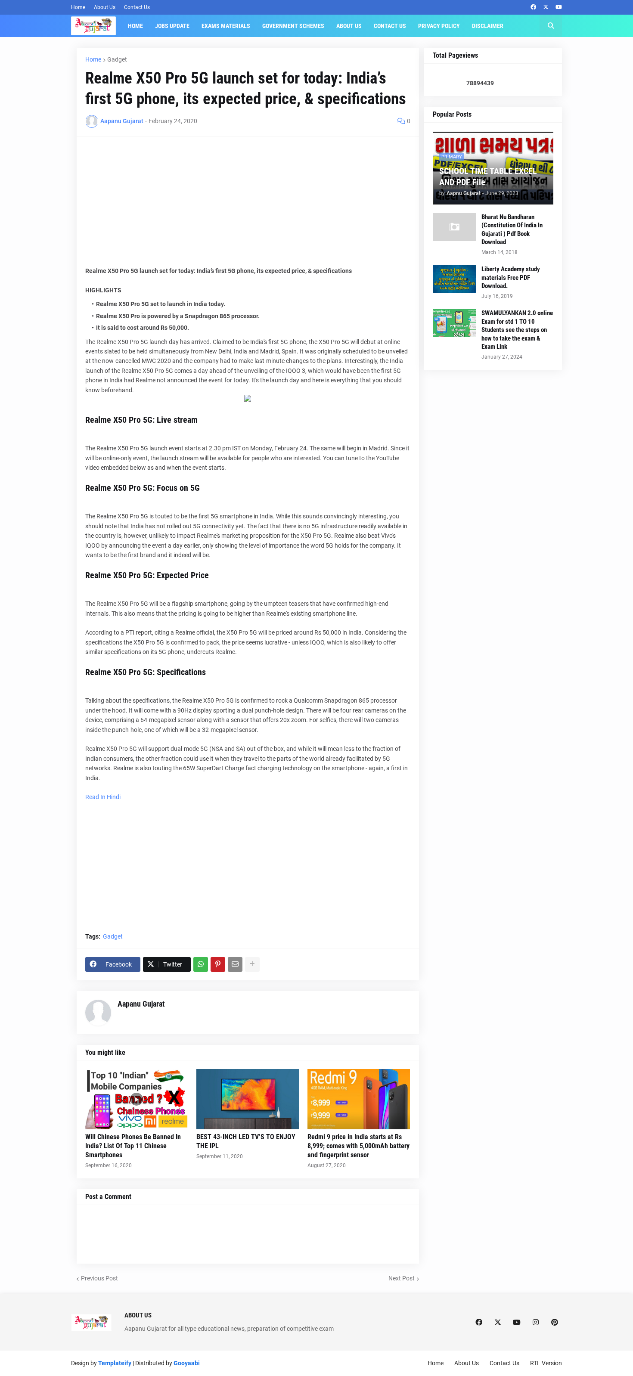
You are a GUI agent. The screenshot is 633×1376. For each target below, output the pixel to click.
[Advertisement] (247, 206)
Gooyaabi (187, 1363)
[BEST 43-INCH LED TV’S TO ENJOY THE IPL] (247, 1099)
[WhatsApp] (200, 964)
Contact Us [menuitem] (390, 25)
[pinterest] (554, 1322)
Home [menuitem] (135, 25)
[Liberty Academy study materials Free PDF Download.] (454, 279)
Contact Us (137, 7)
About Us (104, 7)
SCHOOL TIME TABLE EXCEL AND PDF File (488, 176)
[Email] (235, 964)
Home (78, 7)
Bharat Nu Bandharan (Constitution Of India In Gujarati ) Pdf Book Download (512, 229)
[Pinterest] (218, 964)
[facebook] (533, 7)
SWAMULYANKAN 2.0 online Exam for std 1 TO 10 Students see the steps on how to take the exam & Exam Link (517, 329)
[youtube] (558, 7)
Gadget (117, 59)
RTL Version (546, 1363)
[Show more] (252, 964)
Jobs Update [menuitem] (172, 25)
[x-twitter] (546, 7)
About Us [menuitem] (349, 25)
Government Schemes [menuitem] (293, 25)
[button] (551, 26)
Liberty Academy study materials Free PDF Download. (510, 277)
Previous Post (99, 1278)
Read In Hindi (103, 796)
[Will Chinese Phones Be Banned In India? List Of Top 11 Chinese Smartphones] (136, 1099)
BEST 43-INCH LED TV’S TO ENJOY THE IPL (245, 1141)
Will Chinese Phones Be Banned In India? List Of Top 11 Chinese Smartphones (133, 1146)
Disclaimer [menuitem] (487, 25)
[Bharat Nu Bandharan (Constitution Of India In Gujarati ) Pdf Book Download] (454, 227)
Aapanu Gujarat (141, 1003)
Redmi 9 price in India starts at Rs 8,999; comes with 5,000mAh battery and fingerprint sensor (358, 1146)
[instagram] (535, 1322)
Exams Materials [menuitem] (226, 25)
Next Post (401, 1278)
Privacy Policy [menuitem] (439, 25)
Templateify (114, 1363)
